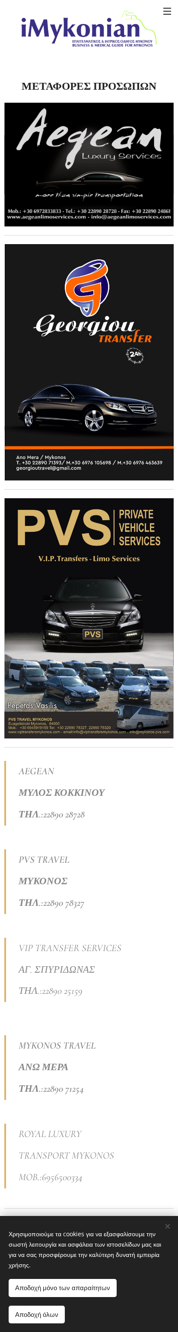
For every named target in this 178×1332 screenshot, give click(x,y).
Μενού (167, 10)
